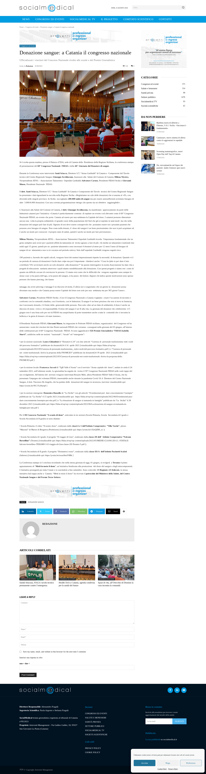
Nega (168, 763)
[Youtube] (184, 690)
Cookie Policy (162, 769)
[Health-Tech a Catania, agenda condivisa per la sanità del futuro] (77, 567)
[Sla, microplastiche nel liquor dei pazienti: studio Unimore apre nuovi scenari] (148, 168)
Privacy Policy (173, 769)
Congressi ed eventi (31, 27)
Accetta (144, 763)
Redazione (29, 66)
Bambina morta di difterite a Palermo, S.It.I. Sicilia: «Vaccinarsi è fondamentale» (171, 125)
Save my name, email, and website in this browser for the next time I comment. (54, 652)
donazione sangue (36, 502)
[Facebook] (170, 690)
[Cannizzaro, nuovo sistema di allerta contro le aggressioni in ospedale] (148, 141)
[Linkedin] (177, 690)
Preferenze (190, 763)
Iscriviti (179, 721)
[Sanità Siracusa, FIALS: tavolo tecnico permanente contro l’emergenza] (37, 567)
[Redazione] (31, 529)
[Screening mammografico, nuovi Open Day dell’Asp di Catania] (148, 155)
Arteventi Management (44, 770)
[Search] (183, 7)
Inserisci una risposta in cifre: (31, 658)
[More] (124, 511)
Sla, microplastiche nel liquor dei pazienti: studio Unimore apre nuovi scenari (171, 168)
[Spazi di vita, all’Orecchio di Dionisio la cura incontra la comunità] (116, 567)
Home (21, 27)
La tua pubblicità (152, 739)
